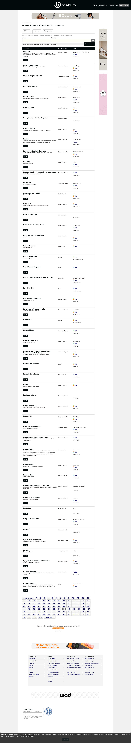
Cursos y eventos (52, 665)
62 (54, 609)
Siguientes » (49, 617)
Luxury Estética (28, 464)
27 (88, 601)
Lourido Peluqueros (30, 86)
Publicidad (31, 663)
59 (39, 609)
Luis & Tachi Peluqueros (32, 267)
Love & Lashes (28, 97)
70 (24, 612)
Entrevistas (51, 676)
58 (34, 609)
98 (24, 617)
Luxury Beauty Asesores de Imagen (36, 437)
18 (44, 601)
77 (59, 612)
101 (40, 617)
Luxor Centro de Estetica (32, 427)
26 (83, 601)
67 (79, 609)
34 (54, 603)
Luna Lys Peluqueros (30, 341)
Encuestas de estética (53, 674)
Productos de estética (53, 672)
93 (69, 614)
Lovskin (26, 139)
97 (88, 614)
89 (49, 614)
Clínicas (26, 31)
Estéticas (37, 31)
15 (29, 601)
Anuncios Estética (52, 661)
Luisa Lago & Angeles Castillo (34, 309)
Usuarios (31, 667)
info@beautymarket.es (27, 713)
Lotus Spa (27, 51)
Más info (25, 60)
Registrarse (124, 5)
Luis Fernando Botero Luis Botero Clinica (38, 277)
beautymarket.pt (89, 661)
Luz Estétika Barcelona (31, 497)
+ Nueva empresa (89, 44)
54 (83, 606)
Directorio (114, 5)
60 (44, 609)
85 (29, 614)
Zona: (24, 38)
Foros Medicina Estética (73, 658)
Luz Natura (27, 508)
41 (88, 603)
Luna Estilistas (28, 330)
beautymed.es (88, 665)
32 (44, 603)
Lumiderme (27, 319)
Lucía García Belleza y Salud (33, 225)
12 (83, 598)
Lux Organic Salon (29, 395)
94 (73, 614)
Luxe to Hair (27, 416)
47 (49, 606)
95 (78, 614)
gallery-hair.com (89, 674)
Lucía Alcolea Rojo (30, 214)
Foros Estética (51, 658)
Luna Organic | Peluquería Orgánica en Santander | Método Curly (37, 352)
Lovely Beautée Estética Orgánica (35, 118)
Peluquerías (48, 31)
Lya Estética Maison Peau (32, 540)
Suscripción (32, 658)
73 (39, 612)
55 (88, 606)
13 (88, 598)
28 (24, 603)
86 (34, 614)
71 (29, 612)
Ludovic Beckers (29, 246)
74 (44, 612)
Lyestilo (26, 550)
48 (54, 606)
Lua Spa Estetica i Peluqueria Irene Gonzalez (39, 172)
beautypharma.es (89, 667)
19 (49, 601)
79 (69, 612)
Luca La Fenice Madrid (31, 193)
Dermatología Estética (72, 670)
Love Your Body (28, 107)
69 (89, 609)
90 (54, 614)
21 (59, 601)
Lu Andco (26, 161)
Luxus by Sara (28, 475)
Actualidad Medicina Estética (74, 667)
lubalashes (27, 183)
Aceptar (65, 739)
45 (39, 606)
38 (73, 603)
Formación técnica (52, 667)
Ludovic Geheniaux (30, 256)
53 (78, 606)
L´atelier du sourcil (30, 571)
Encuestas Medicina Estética (74, 674)
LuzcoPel (26, 529)
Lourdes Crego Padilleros (32, 76)
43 (29, 606)
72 (34, 612)
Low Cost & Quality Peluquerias (34, 151)
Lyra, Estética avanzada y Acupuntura (36, 561)
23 (69, 601)
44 (34, 606)
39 (78, 603)
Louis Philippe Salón (30, 65)
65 (69, 609)
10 (73, 598)
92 (64, 614)
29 (29, 603)
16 (34, 601)
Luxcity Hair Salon (29, 405)
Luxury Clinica (28, 449)
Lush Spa (26, 384)
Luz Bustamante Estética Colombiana (36, 485)
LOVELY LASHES (29, 128)
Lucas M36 (27, 204)
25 (78, 601)
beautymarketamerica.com (92, 663)
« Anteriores (28, 598)
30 (34, 603)
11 (78, 598)
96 (83, 614)
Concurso (50, 679)
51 (69, 606)
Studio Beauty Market (34, 674)
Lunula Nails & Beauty (31, 363)
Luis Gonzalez (28, 288)
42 (24, 606)
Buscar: (53, 38)
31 (39, 603)
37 (69, 603)
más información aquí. (27, 736)
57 (29, 609)
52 (73, 606)
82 (83, 612)
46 (44, 606)
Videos (31, 672)
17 (39, 601)
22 (64, 601)
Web (75, 54)
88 (44, 614)
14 (24, 601)
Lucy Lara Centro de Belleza (33, 235)
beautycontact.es (89, 672)
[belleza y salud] (65, 7)
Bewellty (24, 23)
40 (83, 603)
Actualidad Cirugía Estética (73, 665)
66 (74, 609)
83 (88, 612)
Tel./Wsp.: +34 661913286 (28, 715)
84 (24, 614)
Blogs (30, 670)
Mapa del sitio (32, 661)
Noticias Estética (52, 670)
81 (78, 612)
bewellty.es (88, 670)
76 (54, 612)
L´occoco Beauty (29, 583)
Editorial (50, 681)
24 (73, 601)
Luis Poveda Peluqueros (32, 298)
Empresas (31, 665)
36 (64, 603)
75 (49, 612)
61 (49, 609)
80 (73, 612)
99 (29, 617)
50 (64, 606)
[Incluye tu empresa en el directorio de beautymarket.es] (58, 628)
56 (24, 609)
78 (64, 612)
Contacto (31, 676)
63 (59, 609)
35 (59, 603)
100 (34, 617)
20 (54, 601)
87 (39, 614)
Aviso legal (25, 718)
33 (49, 603)
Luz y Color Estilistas (31, 519)
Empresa (26, 48)
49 (59, 606)
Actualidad (103, 5)
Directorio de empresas (54, 663)
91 (59, 614)
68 (84, 609)
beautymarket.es (89, 658)
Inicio (95, 5)
